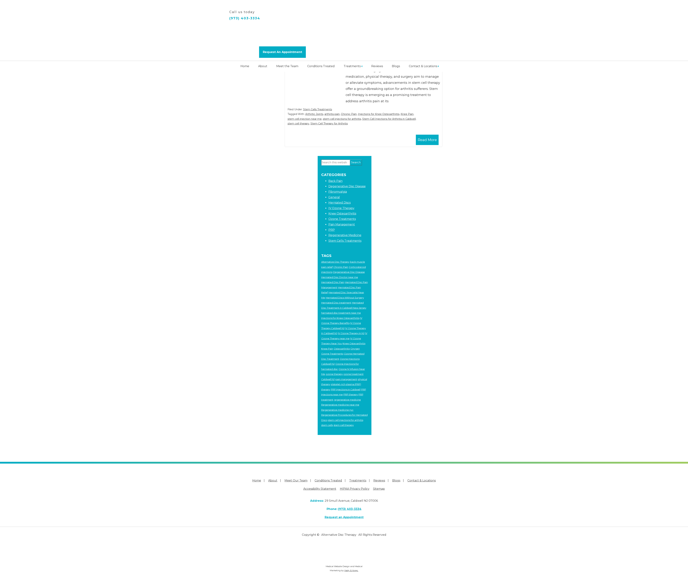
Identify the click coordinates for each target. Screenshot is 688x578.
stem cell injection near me (305, 119)
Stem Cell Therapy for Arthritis (329, 123)
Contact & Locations (423, 66)
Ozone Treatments (342, 219)
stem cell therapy (298, 123)
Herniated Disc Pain (332, 282)
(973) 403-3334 (244, 18)
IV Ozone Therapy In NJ (351, 333)
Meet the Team (287, 66)
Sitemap (379, 488)
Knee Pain (407, 114)
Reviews (377, 66)
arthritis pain (332, 114)
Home (244, 66)
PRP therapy (350, 394)
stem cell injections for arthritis (342, 119)
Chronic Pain (349, 114)
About (262, 66)
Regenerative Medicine (344, 235)
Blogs (396, 66)
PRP (331, 230)
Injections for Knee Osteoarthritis (378, 114)
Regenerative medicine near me (340, 404)
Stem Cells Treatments (317, 109)
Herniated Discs (339, 202)
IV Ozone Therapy (341, 208)
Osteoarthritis (342, 348)
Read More (427, 140)
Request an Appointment (344, 517)
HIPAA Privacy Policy (354, 488)
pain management (346, 379)
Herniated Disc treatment (336, 302)
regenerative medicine (347, 399)
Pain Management (341, 224)
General (334, 197)
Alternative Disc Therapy (335, 261)
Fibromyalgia (337, 191)
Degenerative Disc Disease (347, 186)
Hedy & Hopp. (351, 570)
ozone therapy (334, 374)
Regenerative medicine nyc (337, 409)
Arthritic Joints (314, 114)
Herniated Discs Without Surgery (345, 297)
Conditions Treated (321, 66)
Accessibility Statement (319, 488)
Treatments (352, 66)
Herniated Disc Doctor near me (339, 277)
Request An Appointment (282, 52)
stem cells (327, 425)
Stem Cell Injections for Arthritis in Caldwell (389, 119)
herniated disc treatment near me (341, 312)
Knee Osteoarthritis (342, 213)
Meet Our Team (296, 480)
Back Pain (335, 181)
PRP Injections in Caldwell (345, 389)
